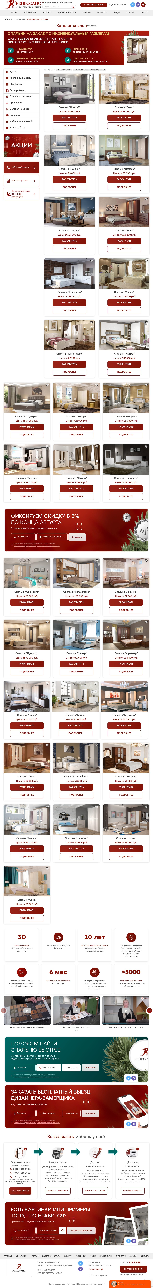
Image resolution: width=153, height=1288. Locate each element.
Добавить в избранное (98, 1275)
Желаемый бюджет (52, 537)
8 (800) (130, 1262)
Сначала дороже (98, 70)
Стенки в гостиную (21, 96)
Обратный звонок (133, 1269)
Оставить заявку (20, 1191)
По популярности (64, 70)
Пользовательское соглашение (91, 1284)
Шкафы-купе (17, 84)
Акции (117, 13)
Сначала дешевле (81, 70)
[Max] (138, 5)
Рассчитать (69, 118)
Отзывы (130, 13)
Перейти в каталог (132, 1191)
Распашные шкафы (21, 78)
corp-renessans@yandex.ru (131, 1274)
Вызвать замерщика (58, 1191)
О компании (30, 13)
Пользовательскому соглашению (48, 546)
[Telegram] (132, 5)
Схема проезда (96, 1269)
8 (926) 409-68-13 (117, 8)
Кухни (13, 72)
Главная (13, 13)
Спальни (20, 20)
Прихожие (16, 103)
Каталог (47, 13)
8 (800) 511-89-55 (117, 5)
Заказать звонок (93, 5)
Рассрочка (102, 13)
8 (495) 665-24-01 (117, 2)
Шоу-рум (87, 13)
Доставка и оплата (67, 13)
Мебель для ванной (21, 121)
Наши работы (17, 127)
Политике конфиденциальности (25, 546)
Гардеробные (17, 90)
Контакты (144, 13)
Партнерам (121, 1256)
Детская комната (19, 109)
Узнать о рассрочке (95, 1191)
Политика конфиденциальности (62, 1284)
